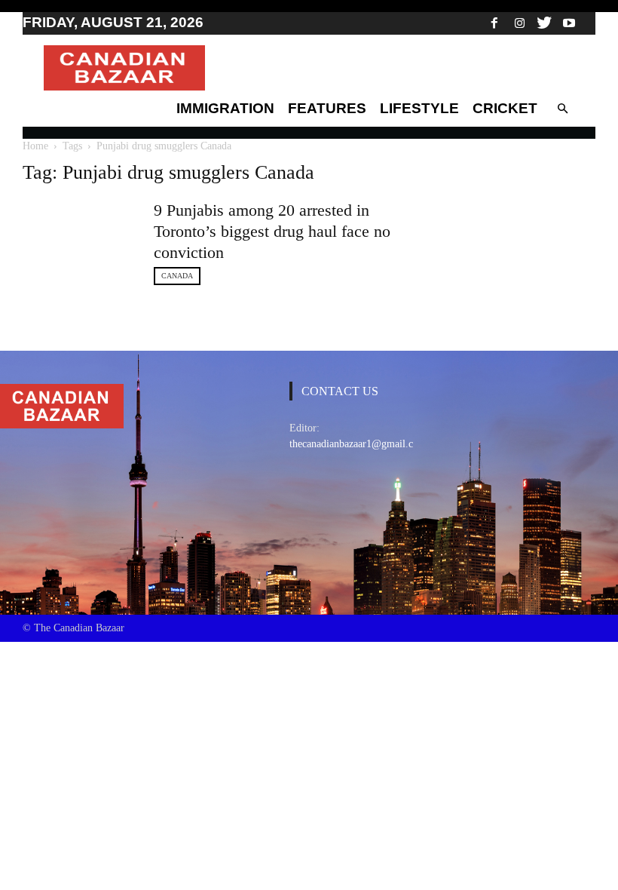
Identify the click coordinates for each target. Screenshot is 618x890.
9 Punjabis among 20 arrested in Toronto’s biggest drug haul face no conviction (272, 231)
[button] (562, 109)
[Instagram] (519, 22)
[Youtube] (569, 22)
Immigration (225, 108)
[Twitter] (544, 22)
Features (327, 108)
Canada (177, 276)
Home (35, 146)
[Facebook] (494, 22)
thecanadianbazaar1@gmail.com (358, 444)
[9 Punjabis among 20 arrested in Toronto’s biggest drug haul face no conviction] (79, 231)
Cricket (505, 108)
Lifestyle (419, 108)
